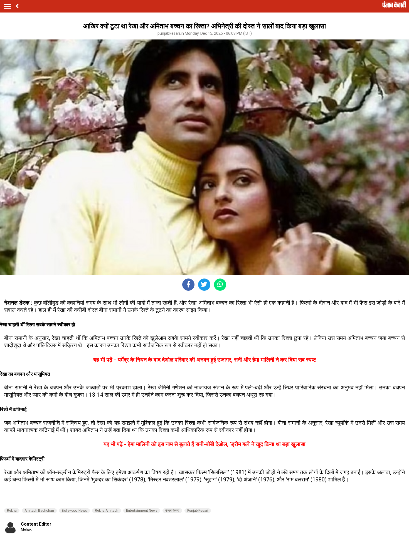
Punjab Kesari (197, 511)
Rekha (12, 511)
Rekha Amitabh (106, 511)
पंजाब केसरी (172, 511)
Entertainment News (141, 511)
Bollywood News (74, 511)
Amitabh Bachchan (39, 511)
